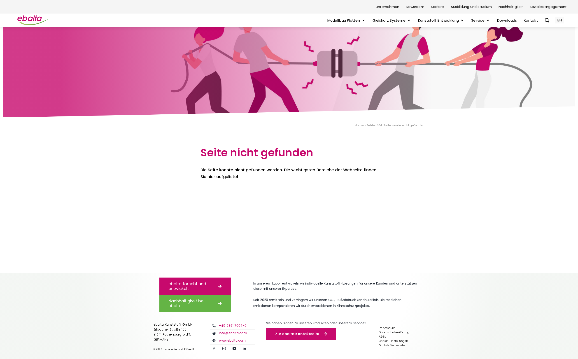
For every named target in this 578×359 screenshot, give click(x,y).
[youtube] (234, 348)
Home (359, 125)
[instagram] (224, 348)
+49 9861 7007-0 (233, 325)
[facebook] (214, 348)
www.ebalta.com (232, 340)
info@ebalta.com (233, 333)
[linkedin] (244, 348)
